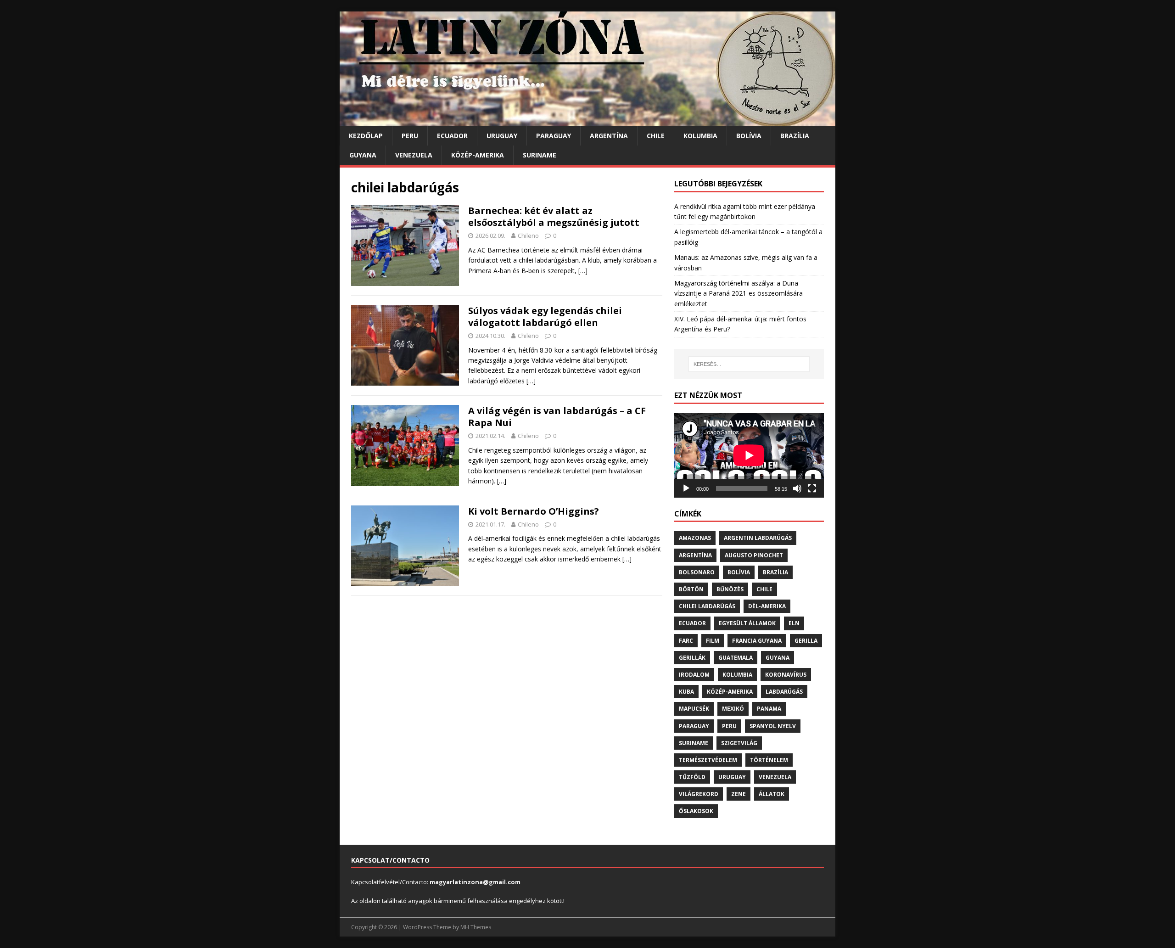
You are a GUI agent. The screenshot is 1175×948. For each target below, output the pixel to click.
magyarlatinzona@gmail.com (475, 882)
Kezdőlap (366, 135)
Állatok (771, 794)
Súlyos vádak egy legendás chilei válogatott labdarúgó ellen (545, 316)
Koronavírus (785, 675)
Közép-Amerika (477, 155)
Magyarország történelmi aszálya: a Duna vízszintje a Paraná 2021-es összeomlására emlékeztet (738, 293)
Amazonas (695, 538)
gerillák (692, 658)
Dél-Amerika (767, 606)
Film (712, 641)
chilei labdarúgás (707, 606)
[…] (583, 270)
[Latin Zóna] (587, 121)
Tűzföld (692, 777)
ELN (794, 623)
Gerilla (806, 641)
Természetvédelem (708, 760)
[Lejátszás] (686, 488)
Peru (410, 135)
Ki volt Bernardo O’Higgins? (533, 511)
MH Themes (475, 927)
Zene (738, 794)
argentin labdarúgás (758, 538)
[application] (749, 455)
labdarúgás (784, 692)
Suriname (539, 155)
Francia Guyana (757, 641)
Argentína (609, 135)
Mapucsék (694, 708)
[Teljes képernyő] (812, 488)
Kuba (686, 692)
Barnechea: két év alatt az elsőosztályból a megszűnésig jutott (553, 216)
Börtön (691, 589)
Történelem (769, 760)
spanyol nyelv (773, 726)
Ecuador (452, 135)
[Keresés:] (749, 364)
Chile (656, 135)
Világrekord (698, 794)
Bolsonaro (697, 572)
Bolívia (748, 135)
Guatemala (735, 658)
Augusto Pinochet (754, 555)
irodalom (694, 675)
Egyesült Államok (747, 623)
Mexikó (733, 708)
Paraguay (553, 135)
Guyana (362, 155)
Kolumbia (700, 135)
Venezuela (413, 155)
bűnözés (730, 589)
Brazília (794, 135)
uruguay (732, 777)
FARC (686, 641)
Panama (769, 708)
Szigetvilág (739, 743)
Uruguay (502, 135)
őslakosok (696, 811)
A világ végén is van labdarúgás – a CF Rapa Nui (557, 416)
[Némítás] (797, 488)
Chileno (528, 235)
